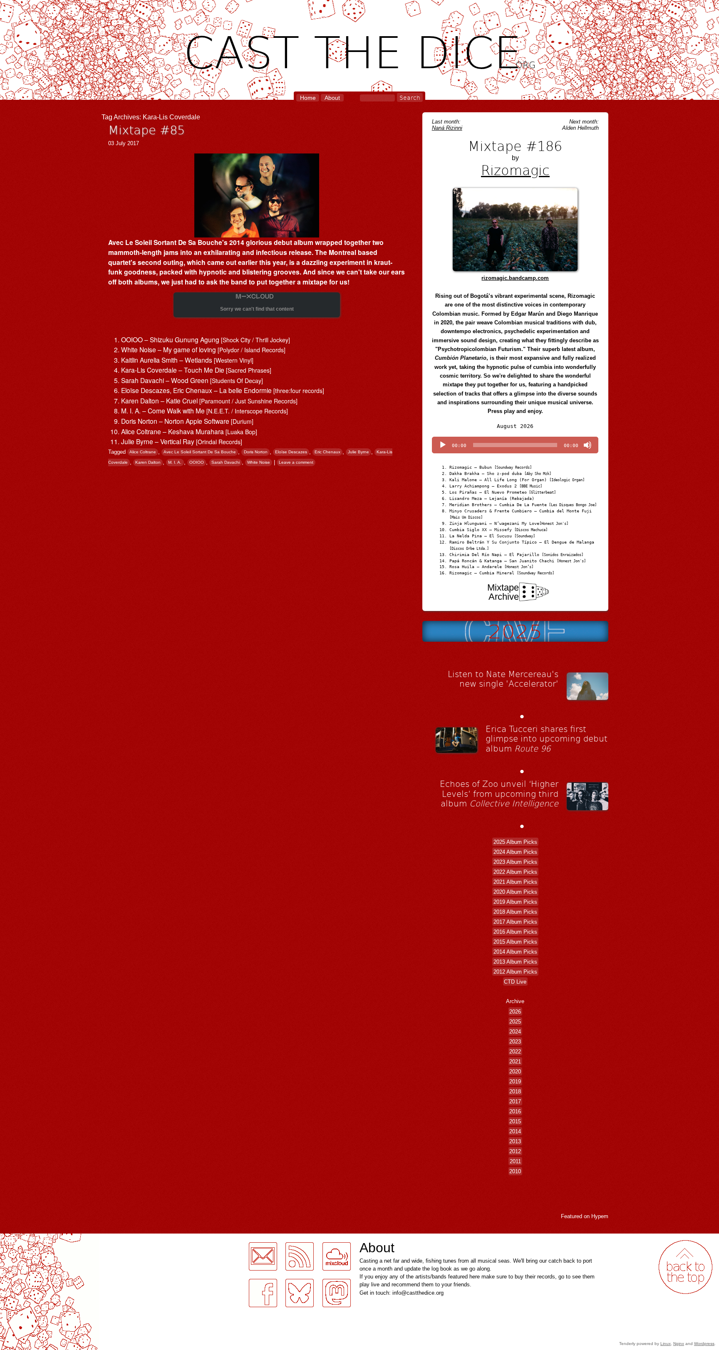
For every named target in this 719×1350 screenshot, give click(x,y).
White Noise (258, 462)
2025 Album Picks (515, 841)
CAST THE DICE (359, 50)
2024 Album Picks (515, 851)
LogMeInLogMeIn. (26, 1238)
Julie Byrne (358, 452)
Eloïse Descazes (291, 452)
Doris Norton (256, 452)
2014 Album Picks (515, 951)
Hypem (599, 1216)
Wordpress (704, 1343)
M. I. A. (174, 462)
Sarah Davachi (225, 462)
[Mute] (587, 445)
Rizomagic (515, 170)
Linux (665, 1343)
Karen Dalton (148, 462)
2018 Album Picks (515, 911)
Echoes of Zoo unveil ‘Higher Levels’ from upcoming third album (499, 793)
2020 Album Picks (515, 891)
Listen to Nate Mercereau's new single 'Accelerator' (503, 679)
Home (308, 97)
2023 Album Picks (515, 861)
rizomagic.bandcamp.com (515, 278)
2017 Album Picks (515, 921)
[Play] (443, 445)
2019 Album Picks (515, 901)
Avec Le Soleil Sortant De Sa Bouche (200, 452)
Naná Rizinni (447, 128)
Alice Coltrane (142, 452)
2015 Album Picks (515, 941)
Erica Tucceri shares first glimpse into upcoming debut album (546, 738)
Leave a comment (296, 462)
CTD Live (515, 981)
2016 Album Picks (515, 931)
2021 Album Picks (515, 881)
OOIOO (196, 462)
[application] (515, 445)
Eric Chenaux (327, 452)
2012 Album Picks (515, 971)
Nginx (678, 1343)
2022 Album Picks (515, 871)
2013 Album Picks (515, 961)
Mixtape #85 (146, 129)
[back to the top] (685, 1267)
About (332, 97)
